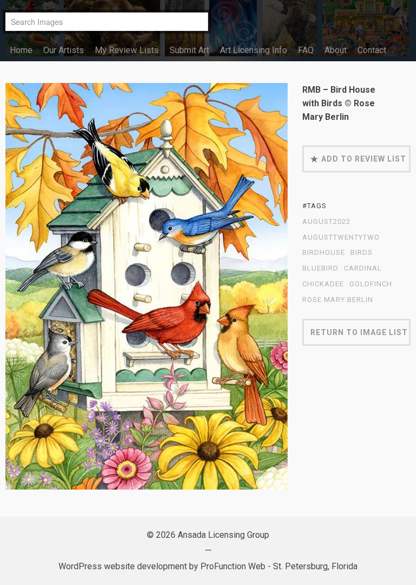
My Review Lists (127, 50)
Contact (372, 50)
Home (21, 50)
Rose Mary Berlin (337, 300)
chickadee (323, 284)
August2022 (326, 222)
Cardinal (363, 268)
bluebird (320, 268)
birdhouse (323, 252)
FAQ (306, 50)
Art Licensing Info (253, 50)
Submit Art (189, 50)
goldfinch (370, 284)
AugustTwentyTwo (341, 237)
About (335, 50)
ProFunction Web (232, 566)
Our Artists (63, 50)
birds (361, 252)
